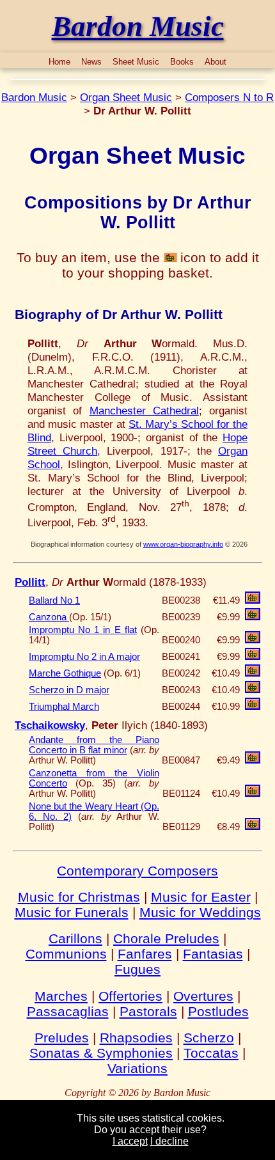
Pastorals (148, 1011)
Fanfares (145, 953)
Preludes (62, 1037)
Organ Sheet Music (126, 97)
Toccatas (211, 1053)
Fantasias (213, 953)
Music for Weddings (200, 912)
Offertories (130, 996)
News (91, 62)
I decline (169, 1141)
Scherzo (209, 1037)
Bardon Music (34, 97)
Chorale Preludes (166, 938)
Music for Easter (201, 897)
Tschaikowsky (50, 725)
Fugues (137, 969)
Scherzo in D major (69, 690)
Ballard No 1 (54, 600)
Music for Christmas (79, 897)
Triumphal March (64, 706)
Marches (61, 996)
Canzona (49, 617)
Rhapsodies (136, 1037)
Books (182, 62)
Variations (137, 1068)
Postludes (218, 1011)
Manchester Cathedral (144, 410)
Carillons (75, 938)
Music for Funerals (72, 912)
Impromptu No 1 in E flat (83, 630)
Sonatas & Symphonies (101, 1053)
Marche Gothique (65, 673)
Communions (66, 953)
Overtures (203, 996)
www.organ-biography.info (183, 544)
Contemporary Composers (137, 870)
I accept (130, 1141)
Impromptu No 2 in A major (84, 657)
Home (59, 62)
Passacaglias (68, 1011)
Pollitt (30, 582)
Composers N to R (229, 97)
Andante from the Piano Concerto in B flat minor (94, 745)
